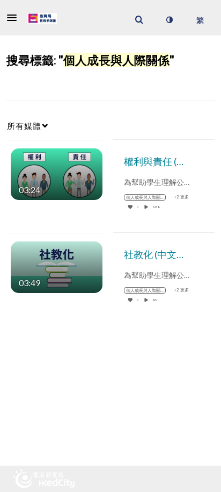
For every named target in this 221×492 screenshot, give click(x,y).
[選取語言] (200, 20)
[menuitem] (139, 20)
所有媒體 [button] (24, 126)
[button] (15, 17)
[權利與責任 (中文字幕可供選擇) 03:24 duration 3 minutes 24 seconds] (56, 172)
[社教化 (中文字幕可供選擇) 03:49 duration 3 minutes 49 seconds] (56, 265)
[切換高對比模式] (169, 20)
